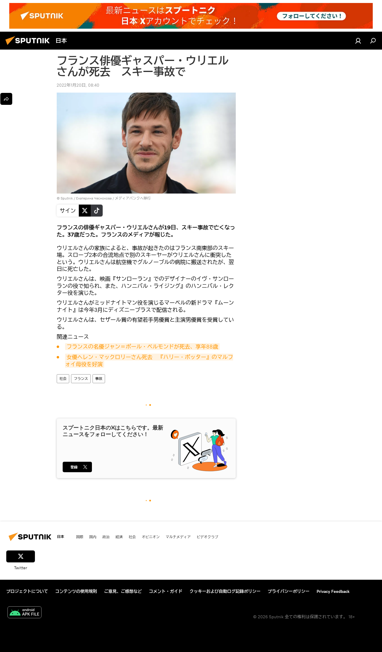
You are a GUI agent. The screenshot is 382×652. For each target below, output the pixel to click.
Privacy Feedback (333, 591)
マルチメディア (178, 536)
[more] (6, 99)
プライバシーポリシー (288, 591)
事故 (98, 378)
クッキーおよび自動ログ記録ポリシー (225, 591)
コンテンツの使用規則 (76, 591)
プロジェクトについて (27, 591)
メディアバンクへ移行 (133, 198)
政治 (106, 536)
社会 (63, 378)
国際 (79, 536)
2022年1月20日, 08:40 (78, 85)
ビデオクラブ (207, 536)
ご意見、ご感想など (123, 591)
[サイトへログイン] (358, 41)
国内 (92, 536)
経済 (119, 536)
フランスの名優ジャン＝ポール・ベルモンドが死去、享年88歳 (142, 346)
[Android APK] (24, 613)
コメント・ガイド (165, 591)
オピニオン (151, 536)
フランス (81, 378)
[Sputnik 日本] (29, 45)
